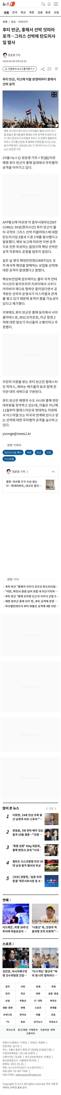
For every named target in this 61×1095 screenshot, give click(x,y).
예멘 (29, 452)
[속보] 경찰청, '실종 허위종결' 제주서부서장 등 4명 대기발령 (27, 881)
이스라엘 (9, 458)
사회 (23, 986)
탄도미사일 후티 (13, 452)
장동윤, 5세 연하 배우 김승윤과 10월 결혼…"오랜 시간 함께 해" (28, 835)
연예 (6, 900)
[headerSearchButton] (43, 3)
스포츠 (7, 943)
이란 (48, 452)
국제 (5, 21)
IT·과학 (38, 1000)
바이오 (53, 1000)
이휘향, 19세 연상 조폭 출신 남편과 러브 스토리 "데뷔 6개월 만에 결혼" (27, 819)
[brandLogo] (9, 4)
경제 (38, 986)
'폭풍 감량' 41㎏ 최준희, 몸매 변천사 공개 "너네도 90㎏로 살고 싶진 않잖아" (27, 850)
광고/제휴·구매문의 (28, 1029)
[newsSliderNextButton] (55, 808)
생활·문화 (8, 1007)
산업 (7, 1000)
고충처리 (30, 1033)
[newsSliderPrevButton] (46, 808)
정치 (7, 986)
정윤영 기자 (14, 55)
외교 (23, 993)
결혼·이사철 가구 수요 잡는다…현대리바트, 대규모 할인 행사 (22, 484)
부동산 (23, 1000)
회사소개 (10, 1029)
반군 (39, 452)
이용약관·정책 (47, 1029)
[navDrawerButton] (55, 4)
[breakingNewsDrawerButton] (49, 3)
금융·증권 (53, 993)
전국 (7, 993)
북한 (38, 993)
